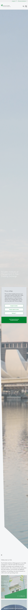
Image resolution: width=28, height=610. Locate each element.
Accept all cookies (14, 305)
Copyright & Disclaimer (14, 320)
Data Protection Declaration (14, 319)
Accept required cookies (14, 309)
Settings (13, 313)
